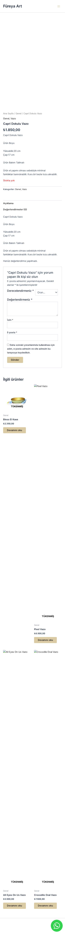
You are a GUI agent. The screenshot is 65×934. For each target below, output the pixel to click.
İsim (10, 320)
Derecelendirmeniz (20, 290)
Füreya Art (12, 6)
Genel (18, 113)
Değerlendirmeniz (19, 299)
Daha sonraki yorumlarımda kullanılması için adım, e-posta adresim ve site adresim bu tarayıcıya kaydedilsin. (31, 349)
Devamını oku (14, 430)
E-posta (12, 332)
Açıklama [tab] (8, 203)
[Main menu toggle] (59, 6)
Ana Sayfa (8, 113)
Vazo (13, 118)
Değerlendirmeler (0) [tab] (15, 209)
